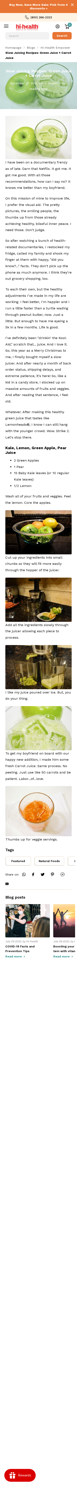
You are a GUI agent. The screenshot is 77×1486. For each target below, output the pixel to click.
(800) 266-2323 (41, 17)
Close (72, 4)
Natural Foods (49, 861)
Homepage (13, 47)
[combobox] (27, 35)
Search (62, 35)
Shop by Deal (9, 27)
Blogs (31, 47)
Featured (18, 861)
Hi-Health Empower (55, 47)
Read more (14, 956)
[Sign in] (58, 26)
